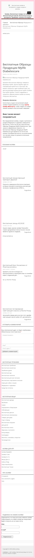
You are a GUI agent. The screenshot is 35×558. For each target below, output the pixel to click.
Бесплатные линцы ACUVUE (13, 223)
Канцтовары (5, 432)
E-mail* (3, 530)
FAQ (3, 481)
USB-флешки (5, 410)
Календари (5, 435)
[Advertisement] (18, 497)
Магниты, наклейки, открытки (11, 437)
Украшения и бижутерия (9, 407)
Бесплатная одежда (8, 400)
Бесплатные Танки (7, 467)
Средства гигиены (7, 388)
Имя (2, 524)
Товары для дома (7, 417)
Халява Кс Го (6, 457)
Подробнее (27, 190)
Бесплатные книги (7, 427)
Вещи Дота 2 (6, 459)
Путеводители (6, 440)
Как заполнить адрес (8, 479)
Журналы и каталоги (8, 430)
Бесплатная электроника (9, 415)
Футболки (5, 402)
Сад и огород (6, 420)
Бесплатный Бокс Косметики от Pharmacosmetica (15, 266)
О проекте (5, 476)
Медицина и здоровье (9, 385)
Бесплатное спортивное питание (12, 380)
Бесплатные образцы (16, 22)
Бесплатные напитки (8, 375)
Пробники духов (7, 370)
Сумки (3, 405)
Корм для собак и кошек (9, 383)
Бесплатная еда (6, 373)
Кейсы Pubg (5, 462)
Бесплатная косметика (9, 368)
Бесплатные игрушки (8, 422)
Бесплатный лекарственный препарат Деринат (14, 179)
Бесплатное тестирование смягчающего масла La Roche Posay (17, 310)
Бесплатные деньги (8, 412)
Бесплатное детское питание (11, 378)
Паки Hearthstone (7, 464)
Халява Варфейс (7, 452)
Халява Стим (6, 454)
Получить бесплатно (9, 100)
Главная (5, 22)
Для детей (5, 425)
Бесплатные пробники (9, 365)
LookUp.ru (5, 552)
